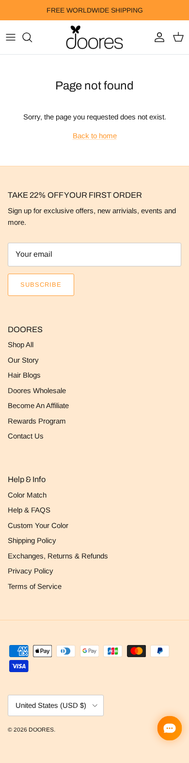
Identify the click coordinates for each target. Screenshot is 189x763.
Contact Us (26, 436)
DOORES (41, 729)
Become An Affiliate (38, 405)
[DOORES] (94, 37)
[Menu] (10, 37)
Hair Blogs (24, 375)
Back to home (95, 136)
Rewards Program (37, 421)
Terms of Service (35, 586)
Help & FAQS (29, 510)
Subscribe (41, 284)
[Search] (32, 37)
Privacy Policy (30, 571)
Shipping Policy (32, 540)
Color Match (27, 495)
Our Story (23, 360)
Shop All (20, 344)
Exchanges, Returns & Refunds (58, 556)
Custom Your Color (38, 525)
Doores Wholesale (37, 390)
